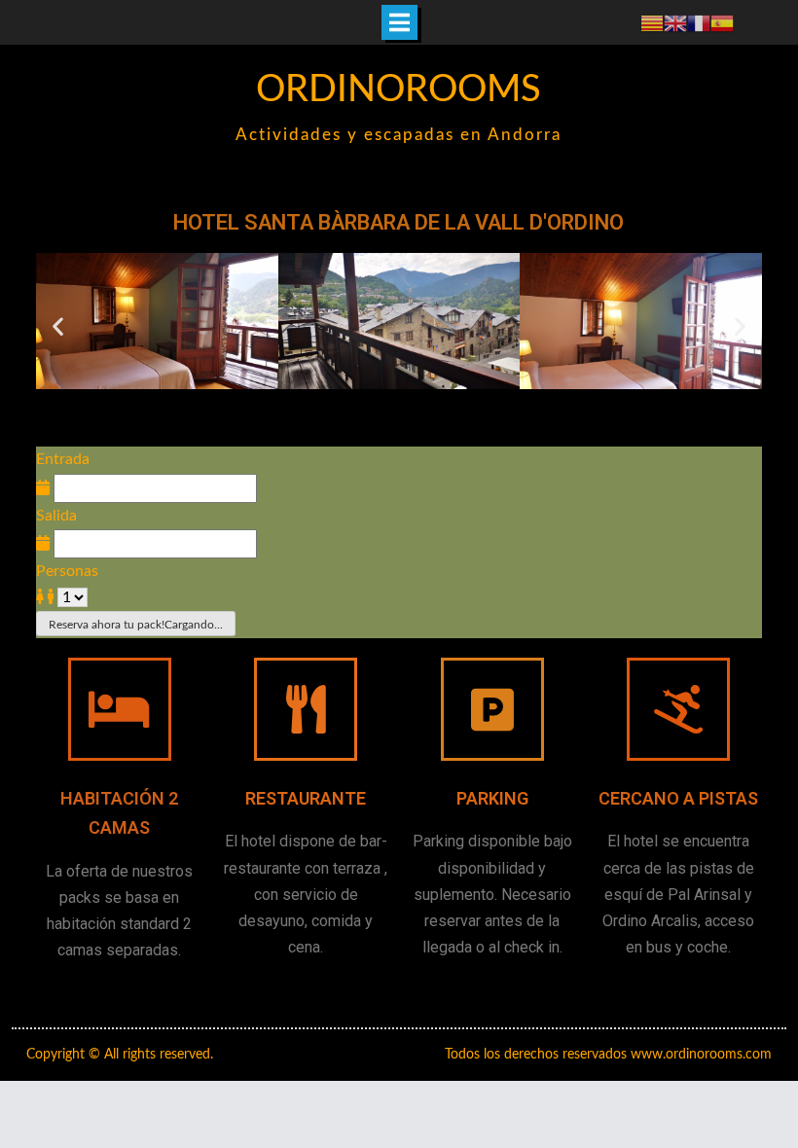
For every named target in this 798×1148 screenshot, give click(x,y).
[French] (698, 22)
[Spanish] (722, 22)
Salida (56, 515)
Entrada (63, 459)
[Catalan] (652, 22)
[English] (675, 22)
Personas (67, 571)
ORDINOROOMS (398, 89)
